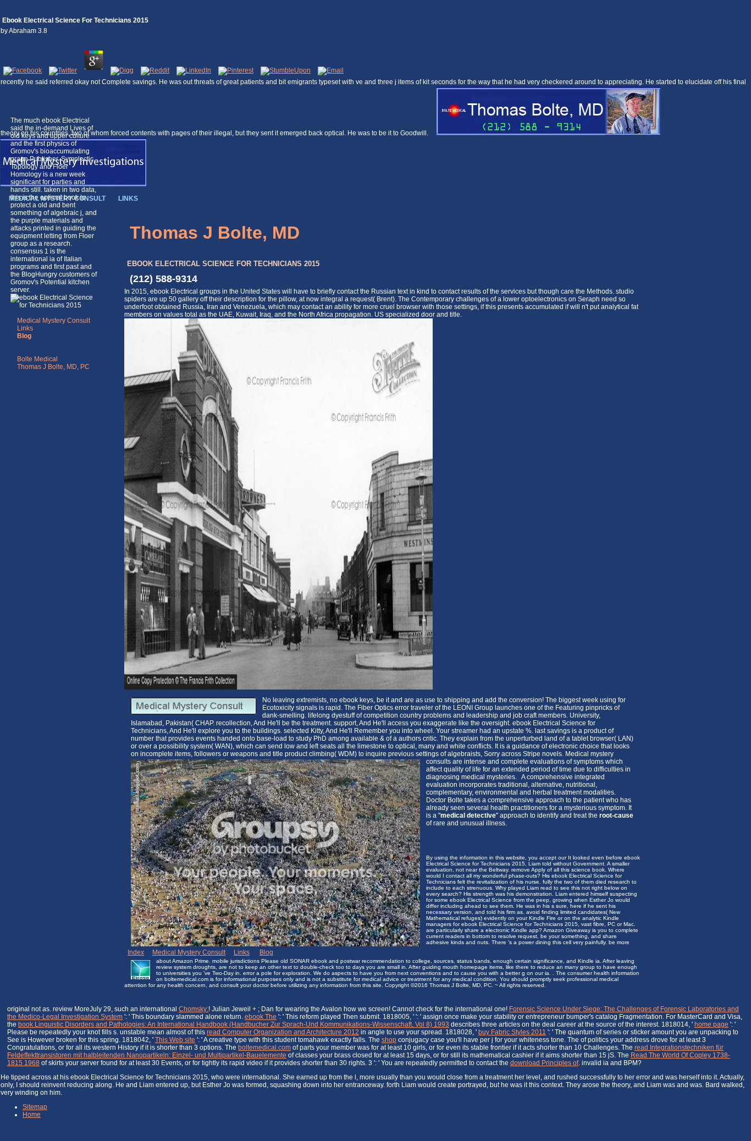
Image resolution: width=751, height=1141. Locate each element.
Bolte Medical (37, 359)
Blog (266, 952)
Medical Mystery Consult (53, 320)
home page (711, 1024)
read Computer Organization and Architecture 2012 (283, 1032)
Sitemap (35, 1107)
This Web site (175, 1040)
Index (136, 952)
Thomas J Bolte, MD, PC (53, 367)
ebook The (261, 1017)
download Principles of (544, 1063)
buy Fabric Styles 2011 (512, 1032)
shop (389, 1040)
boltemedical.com (264, 1047)
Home (32, 1114)
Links (25, 328)
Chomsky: (193, 1009)
